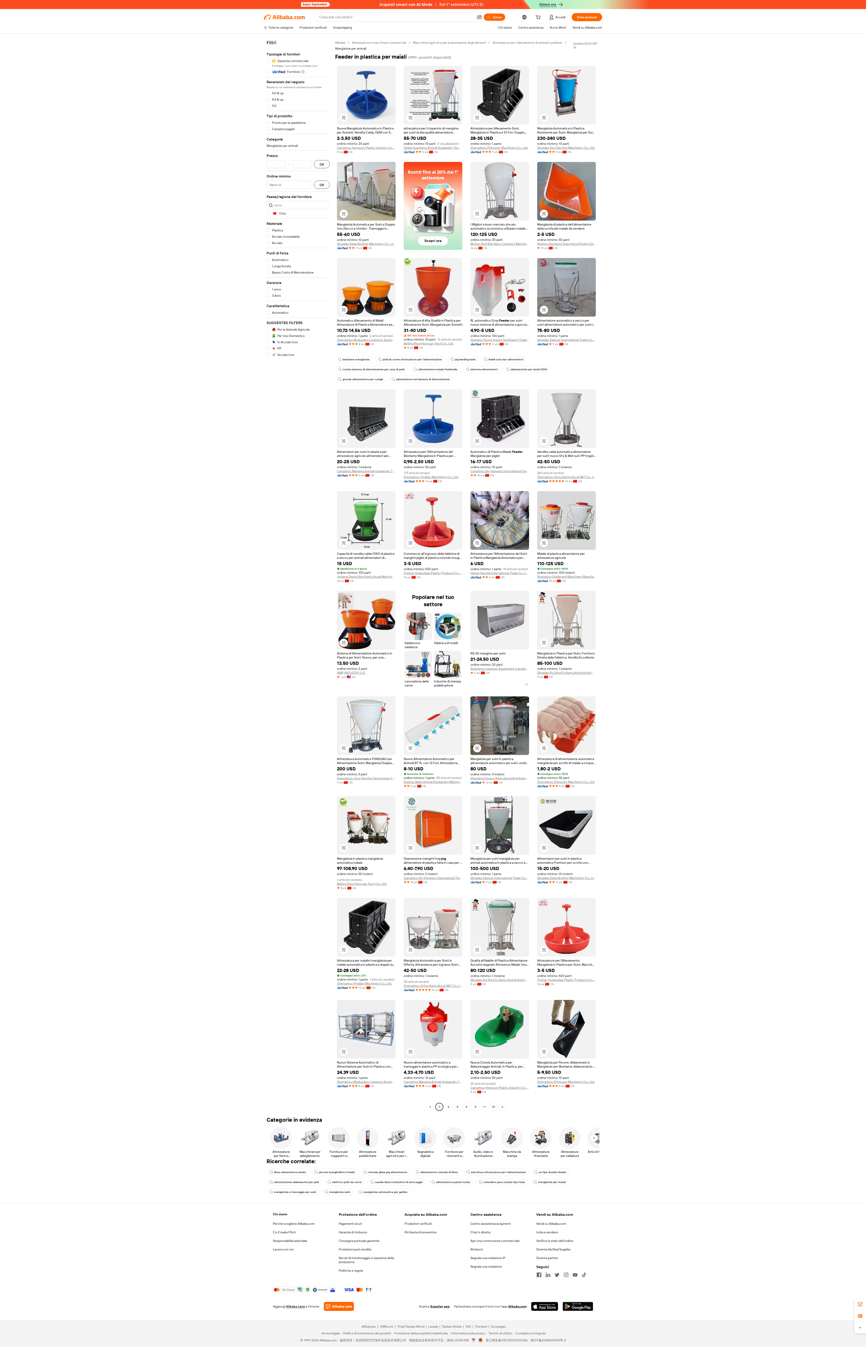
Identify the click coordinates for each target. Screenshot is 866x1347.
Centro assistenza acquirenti (490, 1223)
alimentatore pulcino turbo (453, 1182)
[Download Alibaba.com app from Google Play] (578, 1306)
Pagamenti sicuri (350, 1223)
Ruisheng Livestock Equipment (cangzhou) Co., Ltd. (499, 668)
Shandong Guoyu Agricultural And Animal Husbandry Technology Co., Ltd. (499, 778)
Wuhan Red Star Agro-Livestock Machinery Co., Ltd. (499, 244)
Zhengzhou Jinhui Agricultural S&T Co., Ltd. (566, 477)
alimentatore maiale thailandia (437, 369)
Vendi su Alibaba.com (551, 1223)
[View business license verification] (474, 1340)
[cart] (539, 18)
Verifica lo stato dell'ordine (554, 1241)
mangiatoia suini (339, 1192)
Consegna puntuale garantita (359, 1241)
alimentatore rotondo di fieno (439, 1172)
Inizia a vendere (547, 1232)
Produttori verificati (418, 1223)
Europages (498, 1326)
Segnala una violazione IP (487, 1258)
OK (322, 164)
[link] (860, 1304)
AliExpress (369, 1326)
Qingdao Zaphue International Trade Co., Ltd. (566, 340)
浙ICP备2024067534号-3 (548, 1340)
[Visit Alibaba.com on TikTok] (584, 1275)
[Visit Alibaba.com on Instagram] (566, 1275)
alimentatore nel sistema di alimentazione (423, 379)
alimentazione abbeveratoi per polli (296, 1182)
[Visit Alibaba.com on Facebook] (539, 1275)
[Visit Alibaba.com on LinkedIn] (548, 1275)
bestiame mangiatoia (356, 359)
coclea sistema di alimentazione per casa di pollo (374, 369)
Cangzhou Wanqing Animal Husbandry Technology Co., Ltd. (366, 471)
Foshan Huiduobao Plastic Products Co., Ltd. (433, 573)
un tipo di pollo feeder (552, 1172)
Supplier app (440, 1306)
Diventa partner (547, 1258)
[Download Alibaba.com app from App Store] (544, 1306)
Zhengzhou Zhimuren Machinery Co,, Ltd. (499, 148)
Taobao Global (451, 1326)
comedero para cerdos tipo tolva (504, 1182)
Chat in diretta (480, 1232)
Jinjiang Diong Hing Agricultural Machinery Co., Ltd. (366, 576)
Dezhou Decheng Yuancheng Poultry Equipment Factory (566, 244)
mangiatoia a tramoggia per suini (295, 1192)
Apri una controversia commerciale (495, 1241)
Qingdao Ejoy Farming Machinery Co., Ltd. (566, 148)
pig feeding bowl (465, 359)
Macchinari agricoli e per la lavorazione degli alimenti (449, 42)
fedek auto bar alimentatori (505, 359)
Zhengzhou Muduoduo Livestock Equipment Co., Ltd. (366, 340)
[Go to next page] (502, 1107)
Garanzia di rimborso (353, 1232)
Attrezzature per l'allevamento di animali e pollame (527, 42)
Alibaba (340, 42)
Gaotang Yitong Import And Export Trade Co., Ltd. (499, 340)
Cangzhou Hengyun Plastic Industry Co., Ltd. (366, 148)
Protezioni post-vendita (355, 1249)
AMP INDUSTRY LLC (351, 673)
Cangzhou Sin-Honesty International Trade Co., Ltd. (499, 471)
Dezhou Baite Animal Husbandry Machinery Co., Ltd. (433, 782)
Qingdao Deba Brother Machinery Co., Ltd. (366, 244)
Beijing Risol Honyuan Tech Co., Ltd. (429, 343)
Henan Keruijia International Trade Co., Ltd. (499, 573)
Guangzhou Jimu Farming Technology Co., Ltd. (366, 778)
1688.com (387, 1326)
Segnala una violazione (486, 1266)
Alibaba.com (517, 1306)
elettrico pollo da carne (347, 1182)
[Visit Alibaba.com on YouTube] (575, 1275)
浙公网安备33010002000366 (507, 1340)
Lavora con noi (283, 1249)
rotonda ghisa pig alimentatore (387, 1172)
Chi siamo (280, 1214)
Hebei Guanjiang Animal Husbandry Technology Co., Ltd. (433, 148)
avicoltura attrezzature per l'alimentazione (498, 1172)
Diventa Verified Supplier (553, 1249)
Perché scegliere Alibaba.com (294, 1223)
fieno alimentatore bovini (290, 1172)
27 (493, 1106)
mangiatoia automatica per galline (385, 1192)
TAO (468, 1326)
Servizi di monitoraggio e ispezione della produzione (366, 1260)
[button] (479, 17)
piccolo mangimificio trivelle (337, 1172)
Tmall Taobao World (410, 1326)
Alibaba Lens (295, 1306)
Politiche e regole (351, 1270)
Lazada (433, 1326)
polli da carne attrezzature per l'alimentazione (412, 359)
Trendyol (481, 1326)
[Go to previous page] (430, 1107)
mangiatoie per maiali (552, 1182)
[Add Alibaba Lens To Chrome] (339, 1306)
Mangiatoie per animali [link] (350, 48)
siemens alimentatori (483, 369)
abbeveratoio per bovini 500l (529, 369)
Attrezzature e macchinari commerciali (379, 42)
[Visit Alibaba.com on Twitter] (557, 1275)
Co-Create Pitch (284, 1232)
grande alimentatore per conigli (363, 379)
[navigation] (298, 575)
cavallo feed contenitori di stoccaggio (399, 1182)
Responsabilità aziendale (290, 1241)
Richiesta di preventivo (421, 1232)
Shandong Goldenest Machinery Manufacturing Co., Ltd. (566, 576)
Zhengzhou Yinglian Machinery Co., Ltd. (431, 477)
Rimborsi (476, 1249)
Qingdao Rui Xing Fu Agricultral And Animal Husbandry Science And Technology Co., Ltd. (566, 673)
